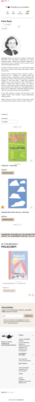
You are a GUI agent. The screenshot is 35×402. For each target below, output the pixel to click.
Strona (15, 127)
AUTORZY (31, 17)
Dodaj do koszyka (8, 173)
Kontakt (21, 378)
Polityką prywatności (12, 322)
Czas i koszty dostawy (25, 360)
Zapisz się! (29, 316)
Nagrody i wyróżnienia (25, 381)
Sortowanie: (4, 118)
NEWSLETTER (22, 382)
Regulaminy (22, 344)
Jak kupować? (23, 350)
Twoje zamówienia (24, 367)
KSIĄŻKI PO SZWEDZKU (21, 17)
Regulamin (20, 320)
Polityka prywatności (24, 345)
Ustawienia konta (23, 369)
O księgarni (22, 379)
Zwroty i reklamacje (24, 342)
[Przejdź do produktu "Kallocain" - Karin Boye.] (17, 146)
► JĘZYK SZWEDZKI (9, 17)
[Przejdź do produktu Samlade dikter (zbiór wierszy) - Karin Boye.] (17, 193)
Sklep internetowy (16, 399)
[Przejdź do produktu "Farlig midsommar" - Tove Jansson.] (18, 265)
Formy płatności (23, 359)
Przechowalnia (23, 371)
